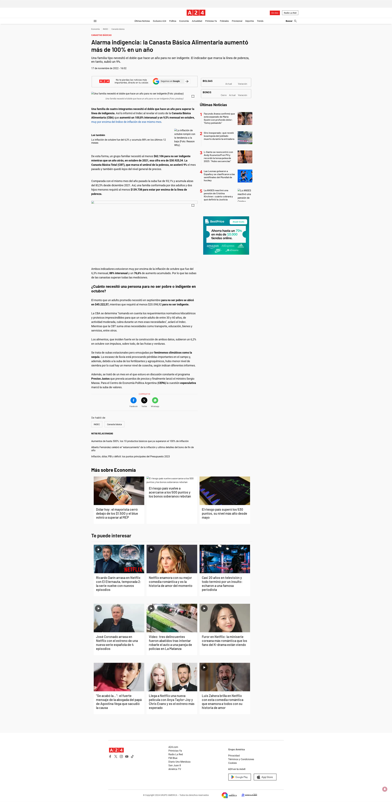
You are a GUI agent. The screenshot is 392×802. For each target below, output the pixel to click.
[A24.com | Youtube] (126, 756)
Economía (184, 21)
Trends (260, 21)
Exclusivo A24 (159, 21)
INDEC (105, 29)
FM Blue (172, 758)
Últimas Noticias (142, 21)
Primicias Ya (211, 21)
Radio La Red (290, 13)
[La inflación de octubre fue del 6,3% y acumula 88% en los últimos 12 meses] (185, 138)
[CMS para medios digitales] (247, 795)
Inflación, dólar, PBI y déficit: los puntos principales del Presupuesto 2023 (130, 456)
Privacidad (234, 755)
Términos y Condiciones (241, 759)
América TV (174, 769)
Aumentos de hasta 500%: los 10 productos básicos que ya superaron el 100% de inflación (140, 441)
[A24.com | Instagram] (121, 756)
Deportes (249, 21)
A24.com (173, 747)
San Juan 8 (174, 765)
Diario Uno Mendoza (179, 761)
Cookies (232, 763)
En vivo (274, 13)
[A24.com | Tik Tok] (132, 756)
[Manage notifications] (384, 789)
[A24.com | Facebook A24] (110, 756)
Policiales (224, 21)
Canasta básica (117, 29)
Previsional (237, 21)
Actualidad (197, 21)
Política (172, 21)
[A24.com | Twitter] (115, 756)
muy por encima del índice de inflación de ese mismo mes (126, 121)
